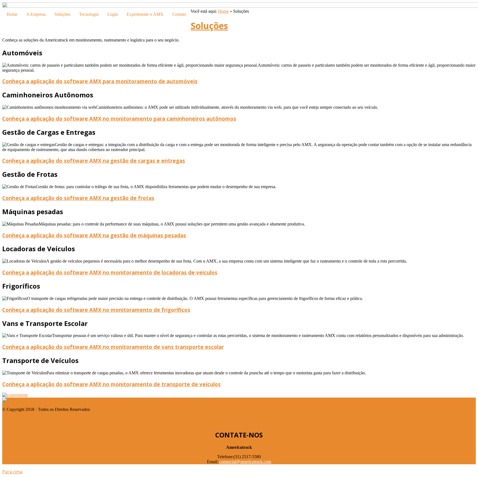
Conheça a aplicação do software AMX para (100, 81)
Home (12, 14)
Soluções (62, 14)
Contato (179, 14)
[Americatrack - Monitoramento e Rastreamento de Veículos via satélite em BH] (72, 400)
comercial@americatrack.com (245, 461)
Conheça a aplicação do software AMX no (119, 118)
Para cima (12, 472)
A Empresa (36, 14)
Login (112, 14)
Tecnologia (88, 14)
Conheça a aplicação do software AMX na (93, 160)
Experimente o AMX (145, 14)
